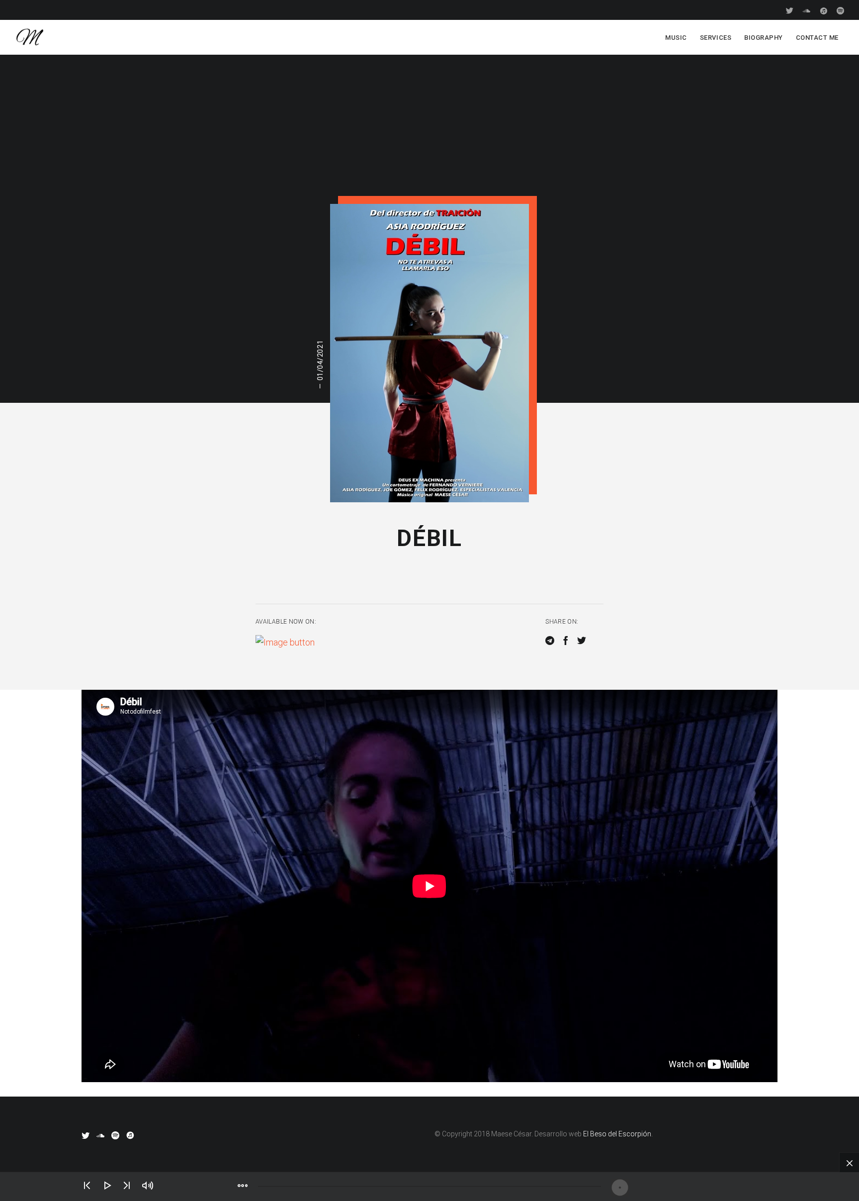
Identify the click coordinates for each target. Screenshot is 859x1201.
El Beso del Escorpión (617, 1134)
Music (676, 37)
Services (715, 37)
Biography (763, 37)
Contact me (817, 37)
